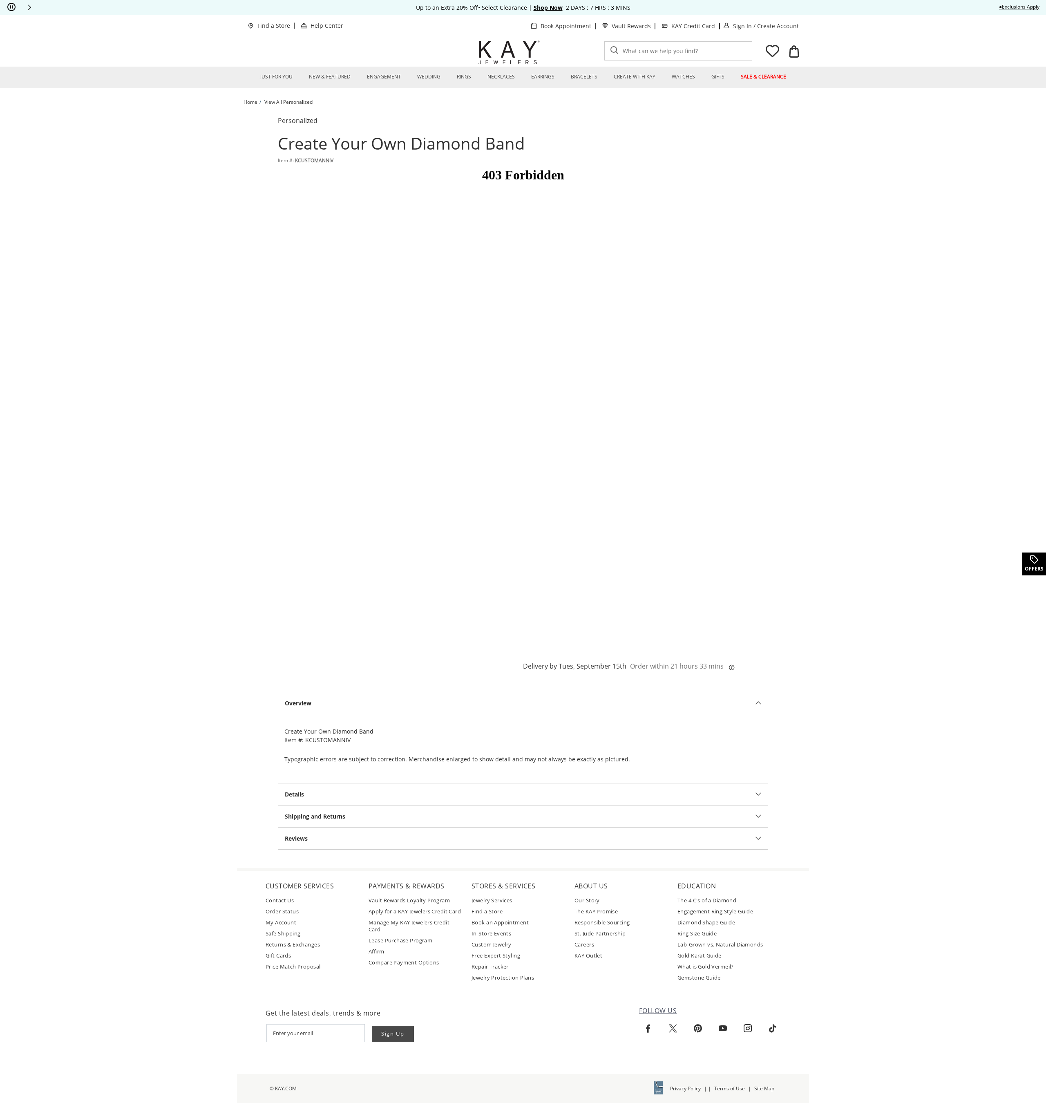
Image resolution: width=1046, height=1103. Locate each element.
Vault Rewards (631, 26)
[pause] (11, 7)
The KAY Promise (596, 911)
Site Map (764, 1088)
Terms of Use (729, 1088)
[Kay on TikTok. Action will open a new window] (773, 1029)
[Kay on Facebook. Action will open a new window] (648, 1029)
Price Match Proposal (293, 966)
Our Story (587, 900)
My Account (281, 922)
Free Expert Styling (496, 955)
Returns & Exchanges (293, 944)
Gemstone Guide (699, 977)
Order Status (282, 911)
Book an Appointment (500, 922)
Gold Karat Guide (699, 955)
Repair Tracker (490, 966)
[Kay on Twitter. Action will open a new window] (673, 1029)
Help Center (327, 25)
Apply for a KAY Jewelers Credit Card (415, 911)
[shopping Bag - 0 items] (794, 51)
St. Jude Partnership (600, 933)
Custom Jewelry (492, 944)
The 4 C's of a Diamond (706, 900)
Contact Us (280, 900)
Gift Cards (278, 955)
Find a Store (273, 25)
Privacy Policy (685, 1088)
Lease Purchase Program (400, 940)
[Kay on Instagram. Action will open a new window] (748, 1029)
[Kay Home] (509, 52)
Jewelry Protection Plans (503, 977)
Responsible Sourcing (602, 922)
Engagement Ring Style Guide (715, 911)
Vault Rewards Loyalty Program (409, 900)
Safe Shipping (283, 933)
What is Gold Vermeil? (705, 966)
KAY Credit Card (693, 26)
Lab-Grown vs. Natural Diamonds (720, 944)
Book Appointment (566, 26)
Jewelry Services (492, 900)
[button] (29, 7)
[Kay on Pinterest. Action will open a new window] (698, 1029)
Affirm (376, 951)
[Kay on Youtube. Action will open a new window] (723, 1029)
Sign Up (393, 1033)
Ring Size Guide (697, 933)
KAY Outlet (588, 955)
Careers (584, 944)
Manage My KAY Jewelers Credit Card (409, 926)
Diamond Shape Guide (706, 922)
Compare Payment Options (404, 962)
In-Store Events (491, 933)
